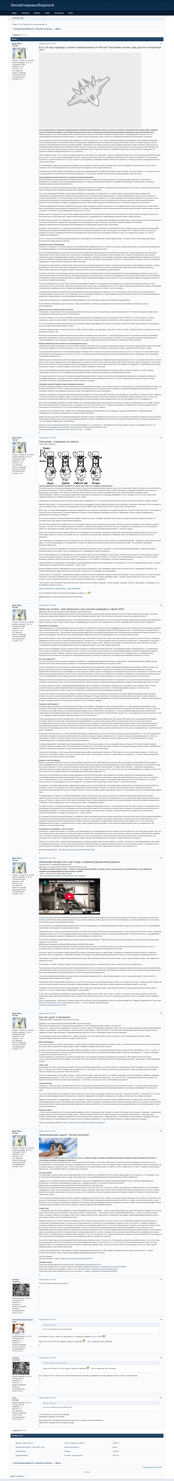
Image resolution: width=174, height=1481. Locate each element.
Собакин (15, 1280)
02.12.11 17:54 (51, 1319)
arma (14, 1398)
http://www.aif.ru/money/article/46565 (113, 1266)
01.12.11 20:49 (51, 605)
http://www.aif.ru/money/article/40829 (105, 1269)
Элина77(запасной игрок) (22, 1320)
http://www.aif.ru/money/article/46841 (104, 1271)
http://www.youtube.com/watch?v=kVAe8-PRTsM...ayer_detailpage (62, 876)
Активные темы (17, 18)
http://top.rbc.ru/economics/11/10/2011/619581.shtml (77, 849)
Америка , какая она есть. (25, 1443)
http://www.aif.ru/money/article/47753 (80, 1258)
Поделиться (43, 43)
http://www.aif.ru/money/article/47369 (88, 1264)
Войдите (27, 24)
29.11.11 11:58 (51, 43)
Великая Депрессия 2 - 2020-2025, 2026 (30, 1447)
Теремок (67, 1451)
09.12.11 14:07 (51, 1397)
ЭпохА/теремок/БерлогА (24, 29)
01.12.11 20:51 (51, 858)
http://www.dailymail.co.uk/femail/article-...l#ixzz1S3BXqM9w (60, 588)
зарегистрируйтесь (40, 24)
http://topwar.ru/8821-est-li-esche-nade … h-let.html (73, 429)
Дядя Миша (17, 44)
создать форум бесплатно (152, 1467)
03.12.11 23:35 (51, 1358)
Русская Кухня (21, 1451)
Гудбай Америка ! (22, 1455)
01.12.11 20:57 (51, 1013)
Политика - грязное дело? (73, 1455)
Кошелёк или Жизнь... (45, 29)
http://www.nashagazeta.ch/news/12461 (52, 1005)
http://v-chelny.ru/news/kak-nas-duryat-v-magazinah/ (87, 1122)
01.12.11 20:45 (51, 437)
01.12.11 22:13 (51, 1279)
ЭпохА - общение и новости (74, 1443)
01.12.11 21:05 (51, 1131)
